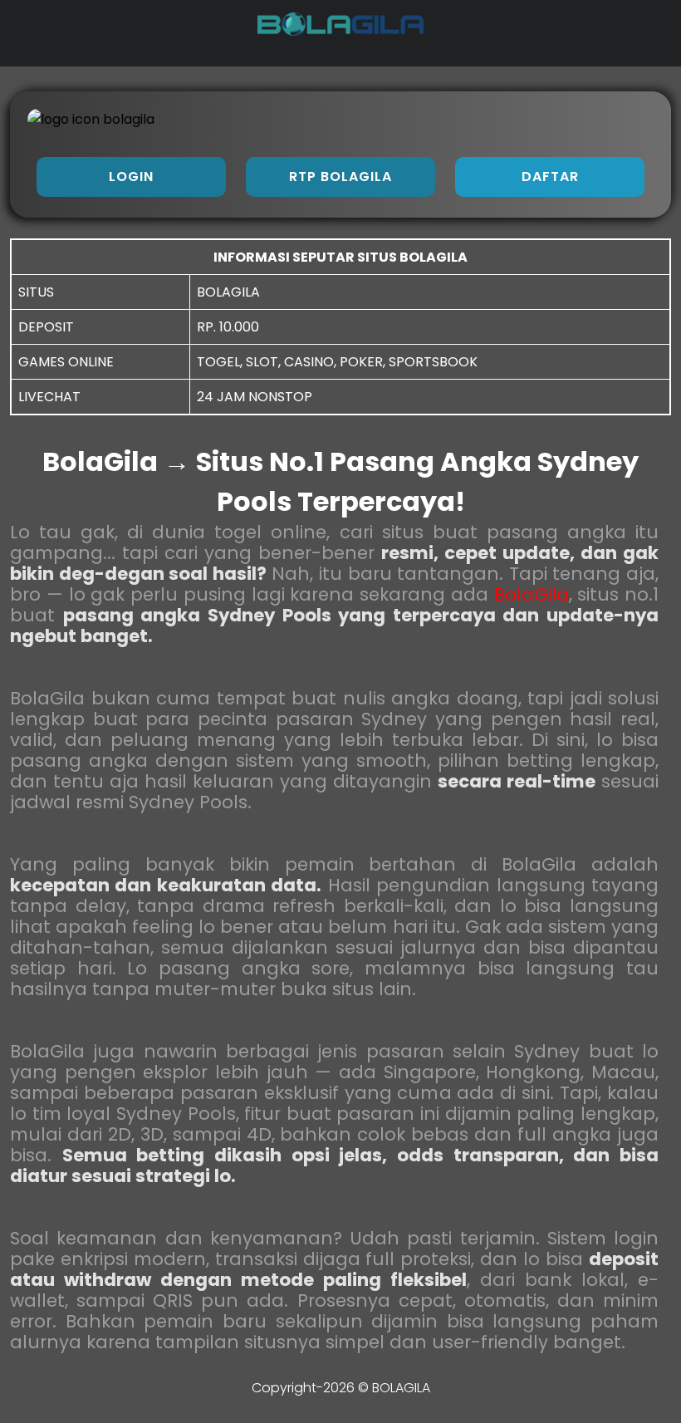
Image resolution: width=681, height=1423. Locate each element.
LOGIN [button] (131, 176)
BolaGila (531, 594)
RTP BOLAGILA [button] (340, 176)
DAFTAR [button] (550, 176)
